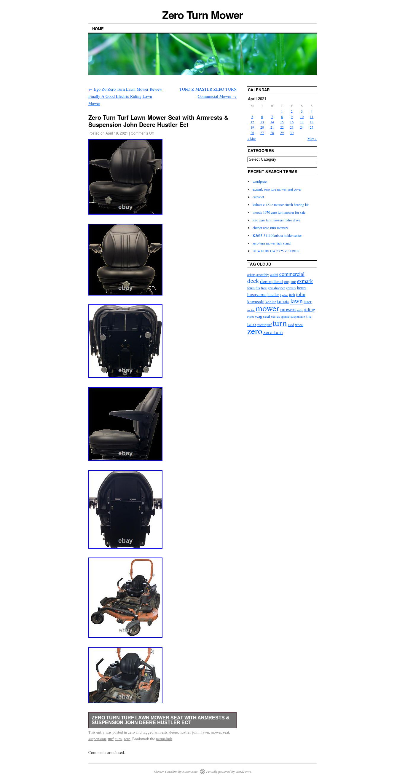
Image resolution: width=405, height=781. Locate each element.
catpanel (258, 196)
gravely (291, 288)
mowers (288, 309)
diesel (277, 281)
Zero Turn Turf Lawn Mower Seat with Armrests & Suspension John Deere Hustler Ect (160, 720)
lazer (308, 301)
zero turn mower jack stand (272, 243)
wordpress (260, 181)
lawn (205, 732)
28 (272, 132)
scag (258, 316)
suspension (97, 738)
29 (282, 132)
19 (252, 127)
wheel (299, 324)
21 (272, 127)
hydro (284, 295)
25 (311, 127)
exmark (305, 281)
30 (292, 132)
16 (292, 121)
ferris (251, 287)
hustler (185, 732)
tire (309, 316)
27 (262, 132)
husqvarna (257, 294)
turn (118, 738)
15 (282, 121)
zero (131, 732)
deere (173, 732)
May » (312, 138)
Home (98, 28)
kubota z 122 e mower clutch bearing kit (281, 204)
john (196, 732)
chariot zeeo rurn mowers (270, 227)
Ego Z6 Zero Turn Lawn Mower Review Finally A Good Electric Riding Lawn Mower (125, 96)
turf (111, 738)
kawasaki (255, 301)
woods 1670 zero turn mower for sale (279, 212)
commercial (291, 273)
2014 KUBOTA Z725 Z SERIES (276, 250)
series (275, 316)
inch (292, 295)
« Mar (251, 138)
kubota (283, 301)
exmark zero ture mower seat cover (277, 189)
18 (311, 121)
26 (252, 132)
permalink (164, 738)
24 (302, 127)
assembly (262, 274)
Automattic (189, 771)
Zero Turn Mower (202, 14)
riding (309, 309)
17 (302, 121)
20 (262, 127)
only (300, 310)
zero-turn (273, 332)
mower (216, 732)
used (291, 324)
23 (292, 127)
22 (282, 127)
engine (290, 281)
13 (262, 121)
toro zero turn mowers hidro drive (276, 220)
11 (311, 116)
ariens (251, 274)
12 (252, 121)
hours (301, 287)
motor (251, 310)
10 (302, 116)
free (264, 287)
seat (226, 732)
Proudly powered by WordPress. (229, 771)
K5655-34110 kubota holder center (277, 235)
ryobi (250, 316)
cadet (274, 274)
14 (272, 121)
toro (251, 324)
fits (258, 287)
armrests (161, 732)
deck (253, 281)
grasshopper (276, 288)
